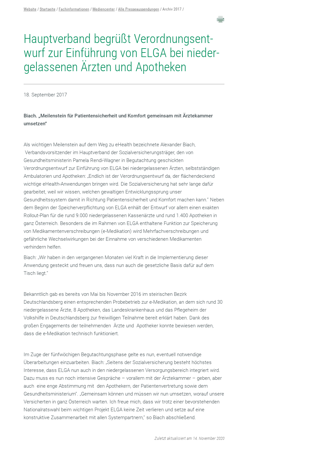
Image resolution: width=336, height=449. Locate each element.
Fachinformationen (74, 9)
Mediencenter (104, 9)
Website (30, 9)
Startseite (47, 9)
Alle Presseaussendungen (138, 9)
